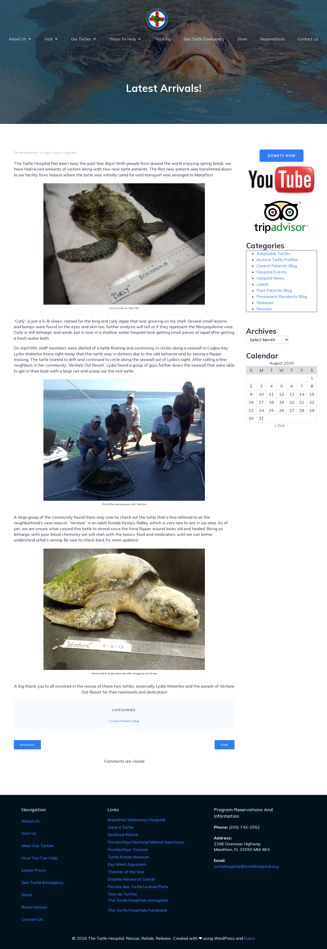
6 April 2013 (51, 152)
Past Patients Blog (274, 290)
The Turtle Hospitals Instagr (138, 900)
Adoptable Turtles (273, 253)
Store (242, 38)
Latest (262, 284)
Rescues (264, 308)
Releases (265, 302)
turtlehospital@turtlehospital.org (246, 866)
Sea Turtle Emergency (204, 38)
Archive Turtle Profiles (277, 259)
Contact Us (308, 38)
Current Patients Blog (124, 721)
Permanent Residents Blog (281, 296)
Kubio (249, 938)
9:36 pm (70, 152)
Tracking (162, 38)
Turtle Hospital (26, 152)
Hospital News (270, 278)
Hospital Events (271, 271)
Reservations (272, 38)
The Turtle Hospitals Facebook (137, 910)
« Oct (279, 425)
